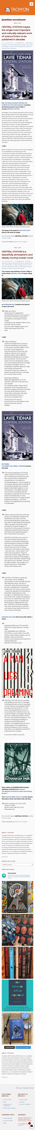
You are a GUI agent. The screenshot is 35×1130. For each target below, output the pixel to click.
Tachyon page (6, 238)
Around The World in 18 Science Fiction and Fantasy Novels (17, 791)
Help (5, 1123)
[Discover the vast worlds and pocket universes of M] (17, 897)
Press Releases (8, 1118)
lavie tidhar (17, 44)
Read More (5, 856)
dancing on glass (6, 266)
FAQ (5, 1102)
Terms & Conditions (25, 1104)
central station (29, 43)
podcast (22, 44)
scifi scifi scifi (13, 46)
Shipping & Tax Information (8, 1105)
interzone (29, 266)
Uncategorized (19, 43)
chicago (15, 264)
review (27, 44)
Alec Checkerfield (8, 43)
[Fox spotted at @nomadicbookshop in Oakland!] (17, 963)
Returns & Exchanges (10, 1108)
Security (22, 1102)
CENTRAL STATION (13, 109)
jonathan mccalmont (7, 44)
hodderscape (22, 266)
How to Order (7, 1099)
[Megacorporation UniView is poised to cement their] (17, 996)
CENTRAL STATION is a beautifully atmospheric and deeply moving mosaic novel (17, 254)
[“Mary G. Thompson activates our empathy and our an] (17, 930)
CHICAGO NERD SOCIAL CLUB (15, 797)
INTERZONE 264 (8, 304)
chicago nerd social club (24, 264)
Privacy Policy (23, 1099)
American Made (8, 1120)
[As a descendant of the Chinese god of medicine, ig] (17, 1028)
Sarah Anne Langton (21, 241)
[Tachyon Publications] (17, 13)
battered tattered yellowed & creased (18, 263)
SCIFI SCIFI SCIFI (24, 230)
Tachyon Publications (23, 1088)
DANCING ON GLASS (8, 617)
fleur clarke (14, 266)
